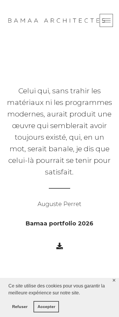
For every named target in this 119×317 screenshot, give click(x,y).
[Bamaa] (56, 20)
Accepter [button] (46, 306)
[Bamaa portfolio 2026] (59, 246)
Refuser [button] (19, 306)
